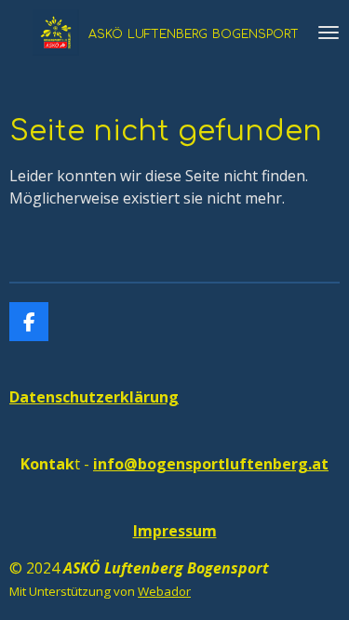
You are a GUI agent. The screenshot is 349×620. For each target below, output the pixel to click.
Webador (164, 591)
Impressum (175, 531)
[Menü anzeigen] (328, 32)
